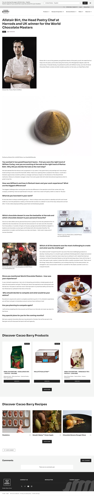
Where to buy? (74, 479)
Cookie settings (36, 493)
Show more (47, 389)
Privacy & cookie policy (25, 493)
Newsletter (49, 479)
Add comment (86, 460)
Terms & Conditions (14, 493)
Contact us (24, 479)
